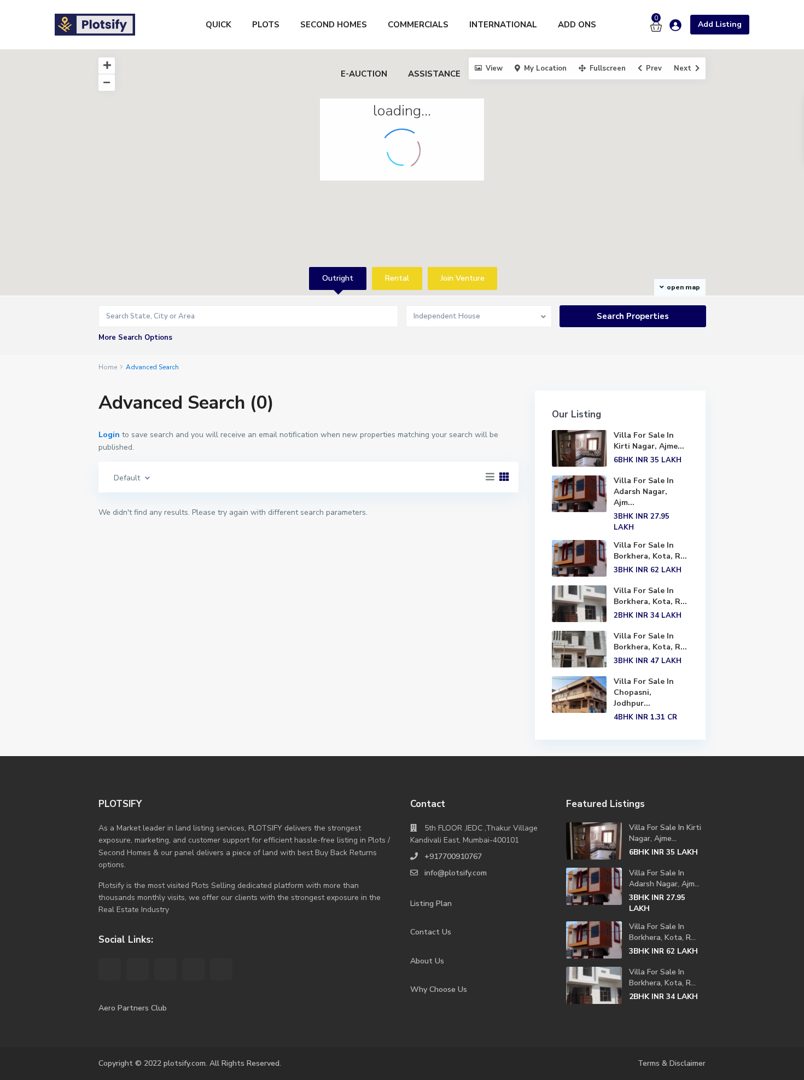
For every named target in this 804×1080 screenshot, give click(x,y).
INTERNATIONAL (503, 24)
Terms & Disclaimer (672, 1063)
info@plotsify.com (455, 873)
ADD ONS (577, 24)
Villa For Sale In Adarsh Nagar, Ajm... (644, 491)
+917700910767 (453, 856)
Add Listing (720, 24)
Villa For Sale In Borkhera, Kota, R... (650, 550)
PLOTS (265, 24)
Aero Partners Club (132, 1008)
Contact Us (430, 932)
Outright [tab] (337, 278)
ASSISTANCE (434, 73)
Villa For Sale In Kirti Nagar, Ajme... (649, 440)
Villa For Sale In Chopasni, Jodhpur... (644, 692)
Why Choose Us (438, 989)
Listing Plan (431, 903)
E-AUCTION (364, 73)
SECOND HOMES (333, 24)
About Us (427, 961)
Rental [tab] (397, 278)
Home (107, 367)
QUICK (218, 24)
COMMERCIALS (418, 24)
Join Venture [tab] (463, 278)
